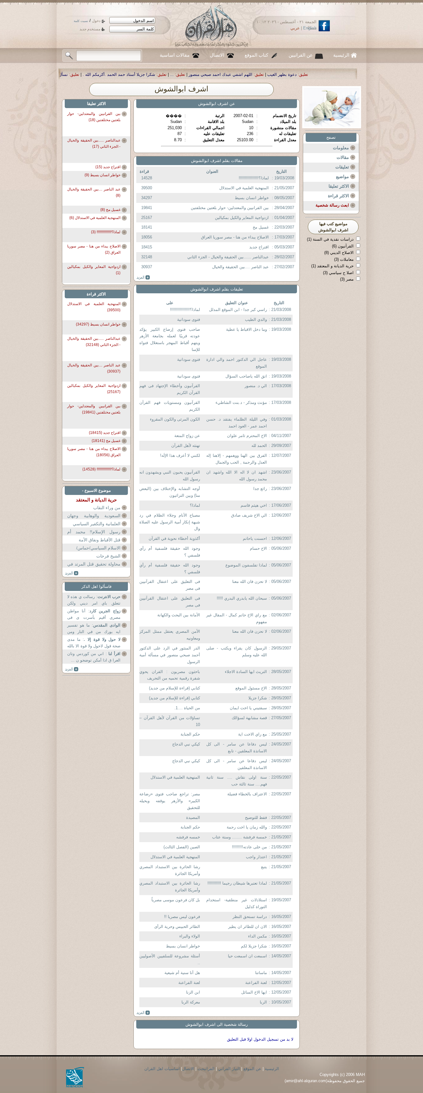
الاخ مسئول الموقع (251, 688)
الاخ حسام (258, 548)
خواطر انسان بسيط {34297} (98, 324)
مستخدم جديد (90, 29)
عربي (295, 28)
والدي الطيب (256, 319)
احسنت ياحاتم (255, 538)
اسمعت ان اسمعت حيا (247, 956)
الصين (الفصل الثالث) (182, 847)
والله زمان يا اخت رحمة (247, 827)
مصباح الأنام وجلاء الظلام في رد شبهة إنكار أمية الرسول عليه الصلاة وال (169, 522)
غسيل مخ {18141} (106, 441)
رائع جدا (260, 488)
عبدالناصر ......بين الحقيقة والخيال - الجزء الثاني (228, 257)
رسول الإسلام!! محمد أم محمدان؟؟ (93, 535)
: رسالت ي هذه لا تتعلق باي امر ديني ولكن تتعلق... (93, 600)
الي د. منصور (256, 385)
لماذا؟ (195, 505)
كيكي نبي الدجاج (186, 744)
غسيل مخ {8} (110, 210)
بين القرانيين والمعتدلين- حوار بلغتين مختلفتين (230, 207)
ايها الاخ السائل (254, 992)
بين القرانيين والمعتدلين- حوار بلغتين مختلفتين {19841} (93, 409)
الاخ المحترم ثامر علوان (247, 435)
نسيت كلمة (81, 21)
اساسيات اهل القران (162, 1068)
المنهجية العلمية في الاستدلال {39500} (93, 307)
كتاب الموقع (256, 55)
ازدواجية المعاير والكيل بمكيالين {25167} (93, 388)
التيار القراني (229, 1068)
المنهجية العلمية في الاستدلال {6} (94, 218)
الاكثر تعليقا (339, 186)
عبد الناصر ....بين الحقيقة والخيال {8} (93, 192)
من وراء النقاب (106, 507)
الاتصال (217, 55)
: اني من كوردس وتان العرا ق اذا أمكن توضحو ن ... (93, 657)
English (309, 28)
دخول (96, 21)
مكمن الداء (257, 936)
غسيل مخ (261, 227)
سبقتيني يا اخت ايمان (248, 708)
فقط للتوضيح (256, 817)
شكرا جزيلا (257, 698)
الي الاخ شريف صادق (249, 515)
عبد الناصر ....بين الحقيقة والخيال (240, 267)
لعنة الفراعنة (256, 982)
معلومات (341, 147)
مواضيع (342, 176)
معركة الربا (190, 1002)
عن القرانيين (301, 55)
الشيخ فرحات (108, 555)
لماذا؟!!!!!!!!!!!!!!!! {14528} (101, 469)
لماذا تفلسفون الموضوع (246, 565)
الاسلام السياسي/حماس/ (98, 547)
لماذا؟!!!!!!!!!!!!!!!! (254, 178)
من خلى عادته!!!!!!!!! (249, 847)
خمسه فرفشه (188, 837)
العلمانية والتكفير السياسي (96, 523)
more (143, 277)
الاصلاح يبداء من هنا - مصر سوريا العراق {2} (93, 249)
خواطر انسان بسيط (252, 197)
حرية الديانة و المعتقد (96, 499)
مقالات (343, 157)
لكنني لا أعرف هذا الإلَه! (180, 455)
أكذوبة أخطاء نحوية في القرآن (174, 538)
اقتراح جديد (259, 247)
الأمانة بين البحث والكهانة (178, 615)
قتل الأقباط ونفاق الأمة (99, 539)
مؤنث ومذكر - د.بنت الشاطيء (241, 402)
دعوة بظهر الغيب (357, 74)
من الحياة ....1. (187, 708)
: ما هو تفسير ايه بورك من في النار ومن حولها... (93, 629)
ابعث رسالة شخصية (332, 205)
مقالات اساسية (175, 55)
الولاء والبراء (189, 936)
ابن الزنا (193, 992)
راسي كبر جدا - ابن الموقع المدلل (238, 309)
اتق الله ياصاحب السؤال (246, 376)
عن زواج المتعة (187, 435)
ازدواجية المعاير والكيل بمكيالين (242, 217)
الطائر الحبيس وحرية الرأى (177, 926)
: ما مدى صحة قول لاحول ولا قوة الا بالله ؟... (93, 643)
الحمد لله (259, 445)
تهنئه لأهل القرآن (185, 445)
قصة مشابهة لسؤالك (249, 717)
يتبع (264, 866)
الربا (263, 1002)
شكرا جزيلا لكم (254, 946)
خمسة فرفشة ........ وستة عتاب (239, 837)
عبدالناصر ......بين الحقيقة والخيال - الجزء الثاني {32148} (93, 341)
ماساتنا (261, 972)
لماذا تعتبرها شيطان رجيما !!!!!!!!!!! (237, 883)
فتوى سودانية (188, 319)
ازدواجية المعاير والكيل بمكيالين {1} (93, 270)
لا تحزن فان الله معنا (249, 581)
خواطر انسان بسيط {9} (102, 175)
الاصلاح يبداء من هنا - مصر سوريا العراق (235, 237)
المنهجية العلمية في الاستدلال (244, 188)
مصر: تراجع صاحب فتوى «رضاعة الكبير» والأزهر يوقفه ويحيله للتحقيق (169, 801)
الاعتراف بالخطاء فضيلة (247, 794)
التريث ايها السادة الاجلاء (246, 671)
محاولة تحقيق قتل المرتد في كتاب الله (93, 568)
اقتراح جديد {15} (107, 167)
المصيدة (193, 817)
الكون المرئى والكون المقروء (175, 419)
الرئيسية (341, 55)
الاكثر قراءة (338, 195)
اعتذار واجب (256, 857)
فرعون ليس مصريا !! (182, 916)
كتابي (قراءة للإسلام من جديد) (174, 688)
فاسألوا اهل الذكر (96, 586)
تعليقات (342, 166)
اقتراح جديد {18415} (104, 433)
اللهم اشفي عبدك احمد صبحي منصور (295, 74)
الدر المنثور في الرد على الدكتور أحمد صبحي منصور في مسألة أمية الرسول (169, 655)
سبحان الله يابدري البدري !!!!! (242, 598)
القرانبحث (206, 1068)
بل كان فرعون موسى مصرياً (175, 900)
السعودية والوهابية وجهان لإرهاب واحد (93, 519)
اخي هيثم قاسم (254, 505)
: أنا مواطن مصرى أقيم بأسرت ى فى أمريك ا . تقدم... (93, 615)
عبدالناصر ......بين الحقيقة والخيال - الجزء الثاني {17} (93, 143)
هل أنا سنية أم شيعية (182, 972)
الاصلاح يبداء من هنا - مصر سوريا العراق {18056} (93, 452)
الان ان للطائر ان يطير (247, 926)
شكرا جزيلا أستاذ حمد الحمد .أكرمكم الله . (194, 74)
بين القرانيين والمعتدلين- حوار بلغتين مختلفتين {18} (93, 116)
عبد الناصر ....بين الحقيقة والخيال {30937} (93, 368)
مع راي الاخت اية (252, 734)
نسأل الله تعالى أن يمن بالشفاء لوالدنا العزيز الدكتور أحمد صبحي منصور (81, 74)
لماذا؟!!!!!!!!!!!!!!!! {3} (105, 232)
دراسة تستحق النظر (250, 916)
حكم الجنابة (190, 734)
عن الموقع (252, 1068)
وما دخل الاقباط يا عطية (246, 329)
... (246, 74)
